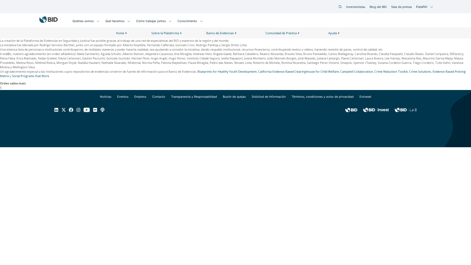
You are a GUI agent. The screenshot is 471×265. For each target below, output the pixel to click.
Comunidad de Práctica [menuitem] (281, 33)
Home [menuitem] (120, 33)
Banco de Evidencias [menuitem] (220, 33)
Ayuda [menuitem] (332, 33)
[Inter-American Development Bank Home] (48, 21)
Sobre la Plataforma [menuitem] (165, 33)
